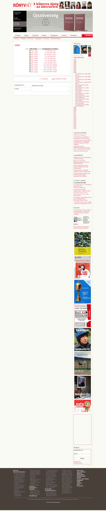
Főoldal (79, 477)
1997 (75, 59)
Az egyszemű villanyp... (67, 471)
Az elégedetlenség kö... (19, 487)
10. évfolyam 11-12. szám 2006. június (82, 88)
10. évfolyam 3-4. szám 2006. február (83, 77)
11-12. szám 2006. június (50, 60)
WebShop (89, 35)
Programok (80, 486)
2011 (75, 113)
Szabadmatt (32, 483)
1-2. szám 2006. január (50, 50)
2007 (75, 107)
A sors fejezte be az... (67, 491)
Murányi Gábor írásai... (35, 491)
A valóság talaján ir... (67, 483)
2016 (75, 120)
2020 (75, 125)
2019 (75, 124)
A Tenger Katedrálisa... (19, 485)
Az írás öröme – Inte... (67, 490)
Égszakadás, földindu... (35, 473)
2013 (75, 115)
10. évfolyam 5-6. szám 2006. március (83, 80)
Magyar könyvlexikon (19, 477)
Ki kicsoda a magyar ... (19, 486)
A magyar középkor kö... (20, 475)
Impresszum (80, 470)
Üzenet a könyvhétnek (83, 479)
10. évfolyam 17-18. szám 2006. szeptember (82, 97)
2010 (75, 111)
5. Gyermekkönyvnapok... (52, 470)
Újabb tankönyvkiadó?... (51, 494)
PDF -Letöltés (34, 51)
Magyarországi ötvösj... (19, 473)
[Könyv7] (22, 6)
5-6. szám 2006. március (50, 54)
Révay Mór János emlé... (20, 479)
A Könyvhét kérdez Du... (52, 495)
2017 (75, 121)
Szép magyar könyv (50, 487)
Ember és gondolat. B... (67, 478)
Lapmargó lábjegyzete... (35, 471)
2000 (75, 64)
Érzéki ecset (17, 489)
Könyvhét (16, 470)
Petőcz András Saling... (67, 486)
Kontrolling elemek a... (35, 470)
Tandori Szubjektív (34, 485)
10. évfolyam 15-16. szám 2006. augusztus (82, 94)
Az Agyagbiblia (17, 495)
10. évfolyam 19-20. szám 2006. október (82, 99)
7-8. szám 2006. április (50, 56)
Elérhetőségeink (81, 476)
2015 (75, 118)
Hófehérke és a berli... (35, 474)
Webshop (77, 44)
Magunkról (80, 480)
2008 (75, 108)
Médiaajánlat (80, 474)
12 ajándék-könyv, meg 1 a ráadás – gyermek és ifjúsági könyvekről (82, 202)
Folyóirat (79, 483)
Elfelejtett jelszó (78, 463)
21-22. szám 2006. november (50, 69)
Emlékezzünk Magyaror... (20, 491)
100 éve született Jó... (51, 473)
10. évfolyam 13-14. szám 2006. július (82, 91)
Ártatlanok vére (17, 494)
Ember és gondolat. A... (51, 493)
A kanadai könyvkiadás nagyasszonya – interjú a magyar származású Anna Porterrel (82, 191)
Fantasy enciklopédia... (19, 481)
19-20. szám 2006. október (50, 67)
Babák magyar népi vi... (35, 479)
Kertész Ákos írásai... (35, 490)
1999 (75, 62)
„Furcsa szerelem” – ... (67, 488)
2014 (75, 117)
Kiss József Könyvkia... (19, 472)
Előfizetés (79, 473)
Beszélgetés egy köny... (67, 473)
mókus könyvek (33, 481)
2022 (75, 128)
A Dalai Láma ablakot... (67, 482)
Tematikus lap (33, 495)
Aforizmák (32, 478)
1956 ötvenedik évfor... (51, 474)
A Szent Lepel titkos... (19, 482)
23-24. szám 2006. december (50, 71)
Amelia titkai (33, 477)
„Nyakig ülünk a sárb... (67, 477)
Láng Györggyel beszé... (67, 487)
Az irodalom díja (50, 478)
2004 (75, 69)
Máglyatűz (16, 490)
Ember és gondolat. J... (67, 479)
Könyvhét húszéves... (50, 490)
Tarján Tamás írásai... (35, 493)
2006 (75, 72)
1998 (75, 61)
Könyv (78, 484)
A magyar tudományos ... (52, 475)
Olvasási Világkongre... (51, 482)
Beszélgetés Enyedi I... (67, 492)
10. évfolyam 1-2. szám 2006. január (83, 74)
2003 (75, 68)
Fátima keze (33, 475)
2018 (75, 122)
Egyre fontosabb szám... (67, 481)
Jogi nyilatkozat (81, 472)
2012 (75, 114)
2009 (75, 110)
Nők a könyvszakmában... (52, 486)
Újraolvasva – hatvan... (35, 482)
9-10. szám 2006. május (50, 58)
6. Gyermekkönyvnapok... (52, 471)
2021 (75, 127)
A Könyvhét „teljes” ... (67, 470)
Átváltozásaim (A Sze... (51, 491)
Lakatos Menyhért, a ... (67, 485)
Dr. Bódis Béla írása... (35, 494)
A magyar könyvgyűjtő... (20, 474)
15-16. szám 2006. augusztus (50, 64)
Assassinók (16, 483)
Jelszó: (76, 453)
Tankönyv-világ (49, 483)
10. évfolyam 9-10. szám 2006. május (81, 85)
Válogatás (32, 489)
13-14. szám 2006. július (50, 62)
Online (78, 481)
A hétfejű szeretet (18, 478)
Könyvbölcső (17, 493)
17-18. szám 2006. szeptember (50, 66)
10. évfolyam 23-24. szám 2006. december (82, 105)
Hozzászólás (44, 78)
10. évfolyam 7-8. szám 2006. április (83, 83)
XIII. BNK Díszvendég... (52, 485)
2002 (75, 66)
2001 (75, 65)
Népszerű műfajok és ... (51, 479)
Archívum (32, 486)
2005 (75, 71)
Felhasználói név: (78, 450)
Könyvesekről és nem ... (67, 475)
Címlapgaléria (33, 487)
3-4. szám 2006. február (50, 52)
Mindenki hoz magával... (67, 474)
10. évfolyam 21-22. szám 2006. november (82, 102)
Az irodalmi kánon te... (51, 477)
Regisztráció (77, 461)
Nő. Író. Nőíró (49, 481)
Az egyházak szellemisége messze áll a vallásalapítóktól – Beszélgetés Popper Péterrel (82, 199)
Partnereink (48, 489)
